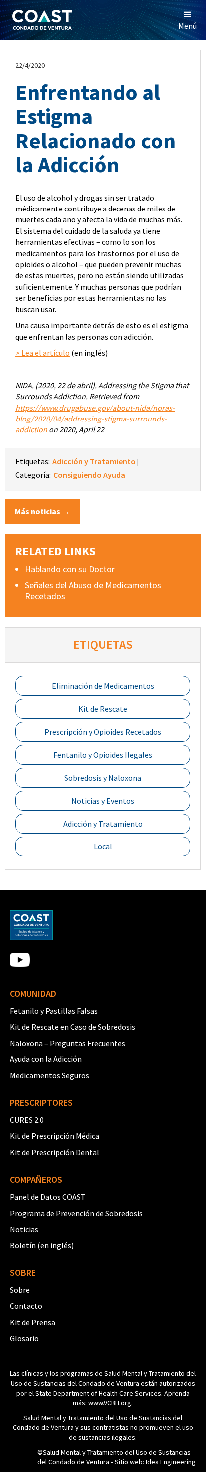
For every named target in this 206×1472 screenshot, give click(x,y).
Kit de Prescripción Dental (55, 1152)
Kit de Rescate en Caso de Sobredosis (73, 1027)
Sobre (20, 1290)
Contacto (26, 1306)
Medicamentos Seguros (50, 1075)
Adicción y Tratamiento (103, 824)
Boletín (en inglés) (42, 1245)
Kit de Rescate (103, 709)
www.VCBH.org (110, 1402)
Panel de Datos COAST (48, 1197)
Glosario (24, 1338)
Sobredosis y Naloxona (103, 778)
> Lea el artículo (43, 353)
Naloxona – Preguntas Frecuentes (68, 1043)
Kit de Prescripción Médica (55, 1136)
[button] (188, 20)
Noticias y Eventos (103, 801)
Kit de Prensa (33, 1322)
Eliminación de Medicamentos (103, 686)
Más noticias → (42, 511)
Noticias (24, 1229)
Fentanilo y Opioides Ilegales (103, 755)
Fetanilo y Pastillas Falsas (54, 1011)
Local (103, 846)
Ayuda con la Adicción (46, 1059)
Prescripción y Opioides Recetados (103, 732)
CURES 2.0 (27, 1120)
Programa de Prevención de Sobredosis (76, 1213)
